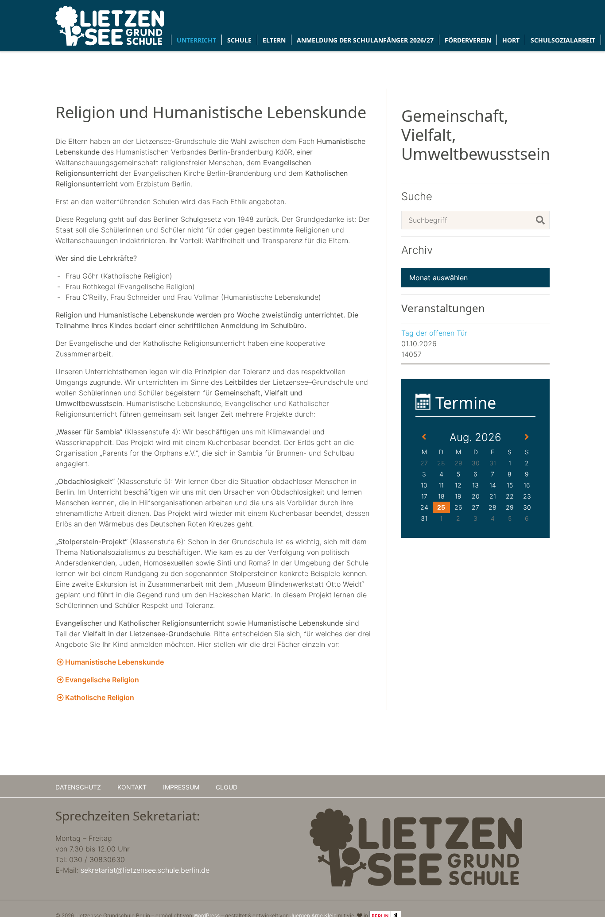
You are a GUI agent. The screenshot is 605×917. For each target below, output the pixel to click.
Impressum (181, 787)
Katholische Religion (99, 697)
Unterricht (196, 40)
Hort (511, 40)
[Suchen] (540, 220)
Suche (416, 196)
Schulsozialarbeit (563, 40)
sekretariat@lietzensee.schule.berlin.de (145, 870)
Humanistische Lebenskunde (114, 662)
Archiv (417, 250)
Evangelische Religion (102, 679)
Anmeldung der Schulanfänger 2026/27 (365, 40)
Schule (239, 40)
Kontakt (132, 787)
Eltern (274, 40)
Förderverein (468, 40)
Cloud (226, 787)
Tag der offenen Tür (434, 333)
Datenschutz (78, 787)
